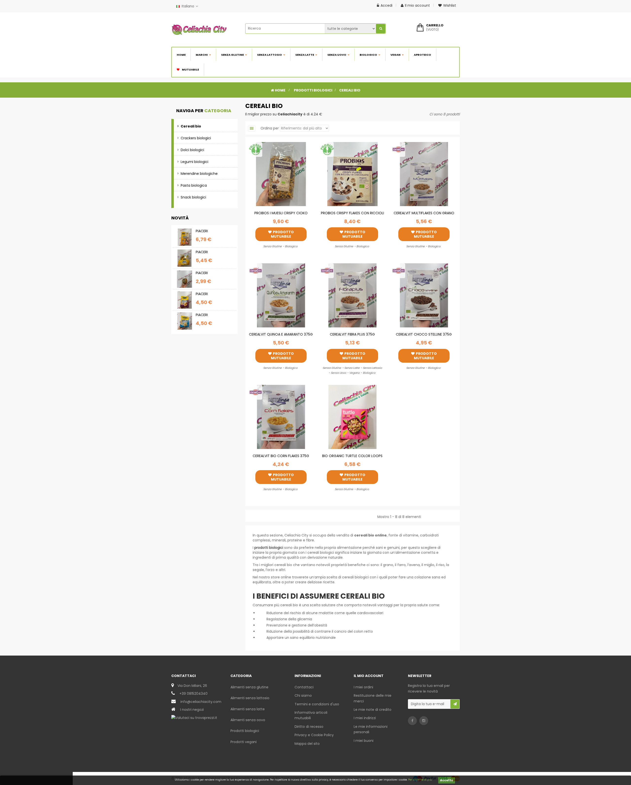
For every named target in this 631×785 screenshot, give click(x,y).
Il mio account (417, 5)
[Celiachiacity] (199, 29)
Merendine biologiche (199, 173)
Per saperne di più (420, 780)
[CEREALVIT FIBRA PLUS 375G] (352, 295)
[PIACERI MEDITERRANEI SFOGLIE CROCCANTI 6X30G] (184, 321)
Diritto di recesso (309, 726)
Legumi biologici (194, 161)
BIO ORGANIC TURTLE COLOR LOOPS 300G (352, 458)
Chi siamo (303, 695)
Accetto (446, 780)
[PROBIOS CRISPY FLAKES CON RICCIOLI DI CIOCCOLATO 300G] (352, 173)
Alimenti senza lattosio (249, 698)
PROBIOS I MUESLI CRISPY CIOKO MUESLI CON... (281, 216)
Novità (180, 218)
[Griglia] (252, 128)
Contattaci (304, 687)
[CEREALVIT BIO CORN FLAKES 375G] (281, 416)
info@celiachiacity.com (200, 701)
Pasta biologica (194, 185)
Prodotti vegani (243, 741)
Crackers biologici (196, 138)
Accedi (386, 5)
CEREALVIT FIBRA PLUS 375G (352, 334)
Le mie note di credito (372, 709)
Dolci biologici (192, 149)
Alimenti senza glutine (249, 687)
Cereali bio (191, 126)
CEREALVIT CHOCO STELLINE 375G (424, 334)
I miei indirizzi (365, 717)
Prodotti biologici (244, 730)
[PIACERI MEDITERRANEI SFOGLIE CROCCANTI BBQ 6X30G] (184, 300)
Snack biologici (193, 197)
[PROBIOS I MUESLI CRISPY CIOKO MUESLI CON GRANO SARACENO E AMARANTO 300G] (281, 173)
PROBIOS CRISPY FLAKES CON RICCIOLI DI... (352, 216)
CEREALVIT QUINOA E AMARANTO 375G (281, 334)
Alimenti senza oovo (247, 719)
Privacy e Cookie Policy (314, 734)
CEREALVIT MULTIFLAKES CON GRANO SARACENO (424, 216)
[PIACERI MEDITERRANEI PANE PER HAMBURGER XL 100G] (184, 279)
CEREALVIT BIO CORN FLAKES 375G (281, 455)
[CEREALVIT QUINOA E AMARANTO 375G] (281, 295)
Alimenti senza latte (247, 709)
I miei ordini (363, 687)
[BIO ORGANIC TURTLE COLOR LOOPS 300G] (352, 416)
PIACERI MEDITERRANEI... (208, 234)
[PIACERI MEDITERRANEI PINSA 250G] (184, 237)
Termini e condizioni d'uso (317, 704)
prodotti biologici (268, 547)
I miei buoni (363, 740)
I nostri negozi (192, 709)
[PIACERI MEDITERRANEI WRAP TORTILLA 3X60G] (184, 258)
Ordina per (270, 128)
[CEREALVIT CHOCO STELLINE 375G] (424, 295)
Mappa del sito (307, 743)
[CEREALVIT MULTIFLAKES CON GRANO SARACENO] (424, 173)
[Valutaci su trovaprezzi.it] (194, 717)
